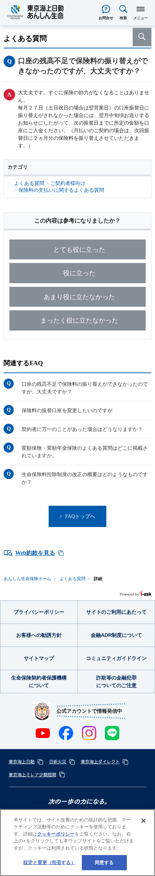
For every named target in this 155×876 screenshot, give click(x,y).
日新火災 (57, 761)
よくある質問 (72, 578)
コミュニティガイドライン (116, 658)
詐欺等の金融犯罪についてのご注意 (116, 681)
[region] (77, 842)
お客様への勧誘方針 (39, 635)
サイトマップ (39, 658)
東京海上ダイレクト (100, 761)
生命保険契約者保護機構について (39, 681)
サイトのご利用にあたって (116, 612)
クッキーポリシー (56, 834)
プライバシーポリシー (39, 612)
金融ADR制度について (116, 635)
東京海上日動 (22, 761)
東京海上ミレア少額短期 (32, 774)
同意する (104, 862)
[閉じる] (143, 821)
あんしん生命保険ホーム (27, 578)
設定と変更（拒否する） (49, 862)
